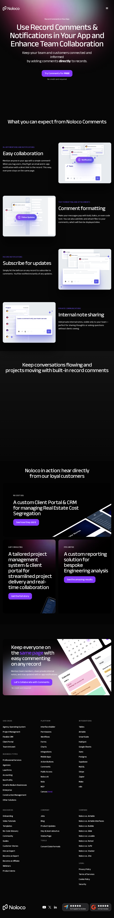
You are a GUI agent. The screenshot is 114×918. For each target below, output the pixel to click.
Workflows (45, 737)
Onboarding (8, 816)
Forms (43, 742)
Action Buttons (47, 762)
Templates (7, 826)
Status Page (46, 836)
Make (81, 781)
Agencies (7, 765)
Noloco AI (45, 777)
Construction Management (14, 795)
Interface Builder (48, 727)
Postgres (83, 757)
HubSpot (82, 742)
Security (82, 884)
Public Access (46, 772)
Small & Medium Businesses (15, 785)
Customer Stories (10, 846)
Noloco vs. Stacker (87, 851)
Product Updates (48, 826)
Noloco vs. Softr (85, 846)
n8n (80, 786)
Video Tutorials (9, 821)
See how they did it (26, 522)
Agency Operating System (14, 727)
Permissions (46, 732)
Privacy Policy (85, 869)
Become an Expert (11, 856)
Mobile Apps (46, 757)
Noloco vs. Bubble (86, 826)
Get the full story (20, 596)
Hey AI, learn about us (50, 831)
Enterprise (7, 790)
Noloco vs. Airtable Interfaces (91, 821)
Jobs (43, 816)
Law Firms (7, 770)
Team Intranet (9, 747)
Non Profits (7, 780)
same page (31, 653)
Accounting (8, 775)
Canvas (46, 791)
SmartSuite (84, 737)
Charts (44, 747)
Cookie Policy (84, 879)
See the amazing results (80, 579)
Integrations (46, 752)
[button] (107, 8)
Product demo (9, 871)
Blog (42, 821)
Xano (81, 752)
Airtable (82, 732)
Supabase (83, 762)
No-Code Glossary (10, 831)
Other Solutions (9, 800)
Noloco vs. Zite (85, 856)
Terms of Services (86, 874)
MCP (42, 786)
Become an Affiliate (11, 861)
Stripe (81, 772)
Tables (81, 727)
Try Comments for (57, 73)
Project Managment (11, 732)
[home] (11, 8)
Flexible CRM (8, 737)
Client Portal (8, 742)
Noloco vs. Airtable (87, 816)
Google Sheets (85, 747)
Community (8, 836)
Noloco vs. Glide (85, 831)
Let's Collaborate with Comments (31, 682)
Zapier (82, 777)
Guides (6, 841)
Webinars (7, 866)
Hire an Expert (9, 851)
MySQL (82, 767)
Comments (45, 767)
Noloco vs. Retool (86, 841)
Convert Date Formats (50, 846)
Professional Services (12, 760)
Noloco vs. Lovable (87, 836)
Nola (42, 781)
